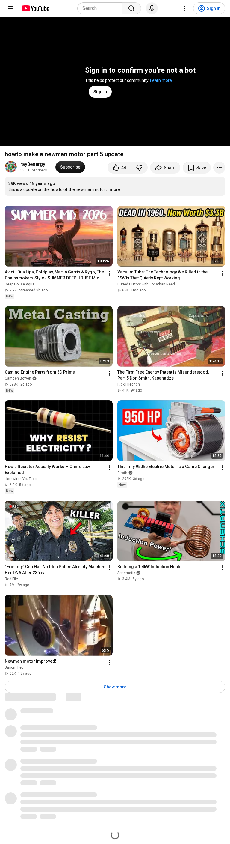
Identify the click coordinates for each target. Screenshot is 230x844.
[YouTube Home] (35, 8)
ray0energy (32, 164)
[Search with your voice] (152, 8)
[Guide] (10, 8)
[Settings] (184, 8)
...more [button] (113, 189)
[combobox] (101, 8)
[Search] (131, 8)
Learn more (161, 80)
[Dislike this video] (139, 168)
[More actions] (219, 168)
